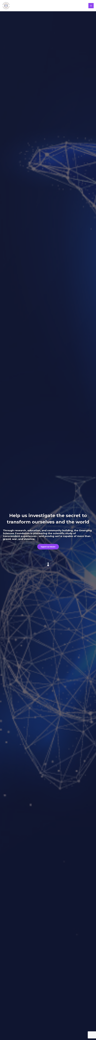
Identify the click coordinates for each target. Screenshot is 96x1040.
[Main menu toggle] (91, 5)
